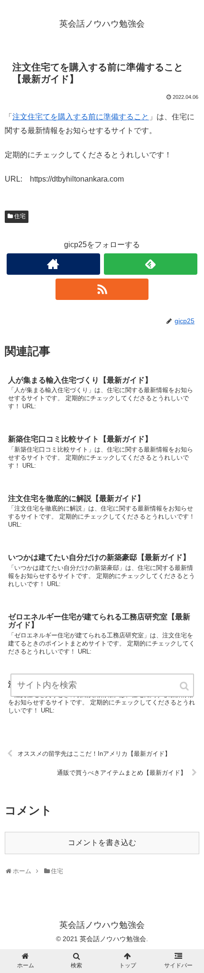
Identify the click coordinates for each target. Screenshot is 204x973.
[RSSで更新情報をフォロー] (102, 289)
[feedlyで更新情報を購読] (150, 264)
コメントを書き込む (102, 842)
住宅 (20, 216)
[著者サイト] (53, 264)
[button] (185, 686)
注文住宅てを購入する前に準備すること (80, 117)
